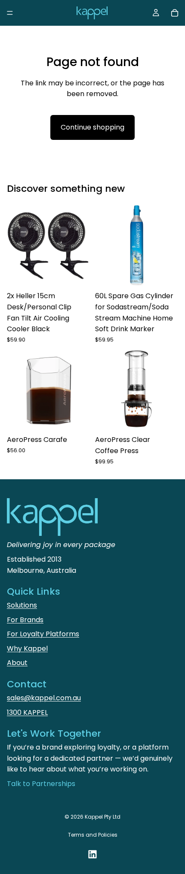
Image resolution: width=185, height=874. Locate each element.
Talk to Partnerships (41, 784)
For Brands (25, 620)
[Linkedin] (92, 854)
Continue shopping (92, 127)
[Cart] (174, 12)
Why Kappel (27, 648)
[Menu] (10, 13)
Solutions (22, 605)
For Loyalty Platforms (43, 634)
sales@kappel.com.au (44, 698)
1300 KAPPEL (27, 712)
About (17, 663)
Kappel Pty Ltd (102, 816)
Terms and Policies (92, 834)
